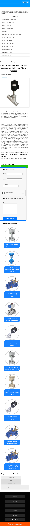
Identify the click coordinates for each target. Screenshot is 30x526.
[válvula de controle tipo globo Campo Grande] (12, 234)
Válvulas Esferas (7, 49)
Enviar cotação (10, 218)
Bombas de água (6, 25)
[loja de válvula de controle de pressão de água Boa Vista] (12, 455)
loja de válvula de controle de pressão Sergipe (12, 294)
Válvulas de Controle (8, 43)
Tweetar (4, 77)
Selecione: (11, 477)
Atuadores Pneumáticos (9, 19)
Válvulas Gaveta (7, 52)
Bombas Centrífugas (8, 22)
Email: (5, 179)
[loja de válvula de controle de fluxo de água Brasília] (12, 381)
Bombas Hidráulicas (8, 28)
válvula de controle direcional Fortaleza (12, 442)
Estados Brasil (11, 483)
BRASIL (12, 480)
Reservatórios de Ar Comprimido (11, 34)
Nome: (5, 173)
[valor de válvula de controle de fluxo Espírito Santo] (12, 258)
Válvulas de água (7, 40)
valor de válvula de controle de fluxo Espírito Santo (12, 269)
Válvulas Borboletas (8, 37)
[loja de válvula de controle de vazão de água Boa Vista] (12, 406)
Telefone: (5, 184)
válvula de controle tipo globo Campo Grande (12, 245)
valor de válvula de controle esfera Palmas (12, 319)
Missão (15, 506)
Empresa (15, 501)
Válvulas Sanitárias (8, 58)
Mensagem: (6, 202)
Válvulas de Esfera (7, 46)
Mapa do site (15, 519)
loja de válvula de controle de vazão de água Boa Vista (12, 418)
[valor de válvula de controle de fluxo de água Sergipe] (12, 332)
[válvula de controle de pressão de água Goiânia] (12, 357)
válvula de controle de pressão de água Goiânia (12, 368)
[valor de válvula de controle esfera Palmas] (12, 308)
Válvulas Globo (6, 55)
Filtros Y (4, 31)
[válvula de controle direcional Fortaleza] (12, 432)
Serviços (15, 16)
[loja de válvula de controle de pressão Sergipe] (12, 283)
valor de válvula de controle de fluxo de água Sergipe (12, 343)
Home (15, 496)
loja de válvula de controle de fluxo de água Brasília (12, 392)
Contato (15, 515)
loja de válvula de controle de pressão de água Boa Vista (12, 466)
